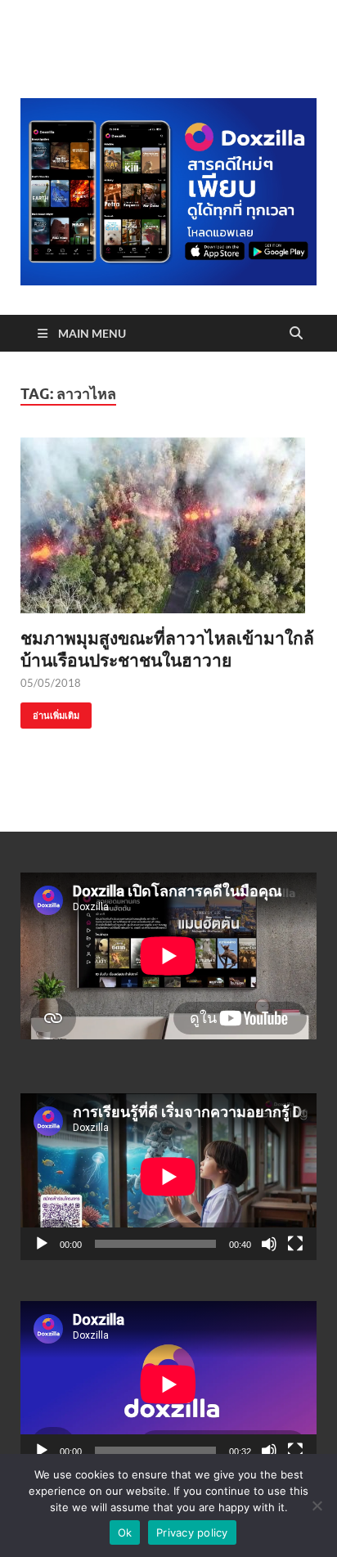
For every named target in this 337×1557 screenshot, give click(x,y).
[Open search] (296, 333)
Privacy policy (192, 1532)
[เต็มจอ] (295, 1244)
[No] (316, 1505)
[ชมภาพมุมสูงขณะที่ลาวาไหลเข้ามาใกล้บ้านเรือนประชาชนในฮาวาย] (168, 525)
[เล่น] (42, 1244)
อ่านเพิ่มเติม (49, 711)
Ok (125, 1532)
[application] (168, 1176)
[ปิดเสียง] (269, 1244)
